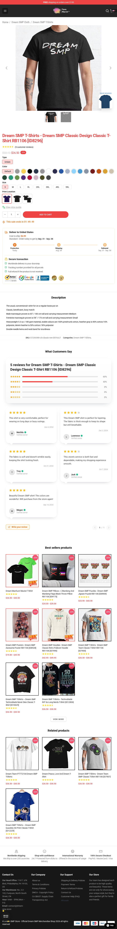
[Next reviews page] (108, 527)
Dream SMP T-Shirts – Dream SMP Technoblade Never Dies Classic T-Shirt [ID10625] (21, 702)
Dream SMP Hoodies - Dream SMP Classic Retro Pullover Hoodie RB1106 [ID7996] (57, 648)
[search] (107, 11)
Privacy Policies (39, 888)
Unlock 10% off (5, 916)
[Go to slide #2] (66, 117)
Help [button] (112, 925)
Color (4, 166)
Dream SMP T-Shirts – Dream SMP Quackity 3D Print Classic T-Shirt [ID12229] (21, 828)
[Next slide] (110, 68)
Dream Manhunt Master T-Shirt (19, 591)
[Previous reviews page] (94, 527)
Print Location (8, 191)
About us (36, 880)
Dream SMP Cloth (21, 22)
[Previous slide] (7, 68)
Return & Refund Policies (72, 888)
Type (4, 157)
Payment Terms (68, 884)
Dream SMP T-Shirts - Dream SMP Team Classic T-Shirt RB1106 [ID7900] (93, 648)
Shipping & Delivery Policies (73, 880)
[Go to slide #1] (51, 117)
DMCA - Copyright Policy (43, 892)
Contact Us (66, 892)
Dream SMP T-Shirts (43, 22)
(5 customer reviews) (24, 147)
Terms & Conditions (40, 884)
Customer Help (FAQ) (70, 896)
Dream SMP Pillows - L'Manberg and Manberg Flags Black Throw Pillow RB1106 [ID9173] (58, 594)
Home (5, 22)
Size (4, 182)
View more (58, 719)
